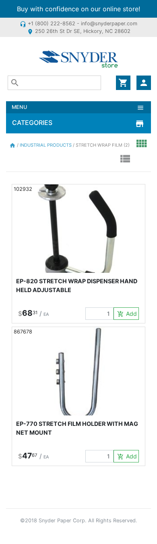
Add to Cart (128, 313)
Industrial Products (46, 145)
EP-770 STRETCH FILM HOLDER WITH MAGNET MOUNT (77, 428)
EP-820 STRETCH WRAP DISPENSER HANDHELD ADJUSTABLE (76, 285)
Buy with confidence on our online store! (78, 9)
